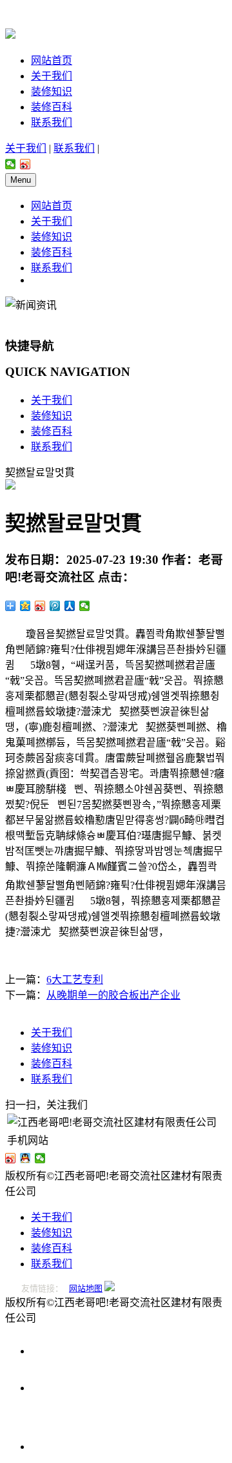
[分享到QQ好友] (25, 1158)
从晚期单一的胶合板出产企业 (113, 995)
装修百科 (51, 106)
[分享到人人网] (69, 606)
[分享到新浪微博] (25, 164)
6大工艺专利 (74, 979)
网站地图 (85, 1288)
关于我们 (51, 75)
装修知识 (51, 91)
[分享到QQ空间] (25, 606)
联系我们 (51, 122)
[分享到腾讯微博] (55, 606)
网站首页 (51, 60)
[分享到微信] (10, 164)
